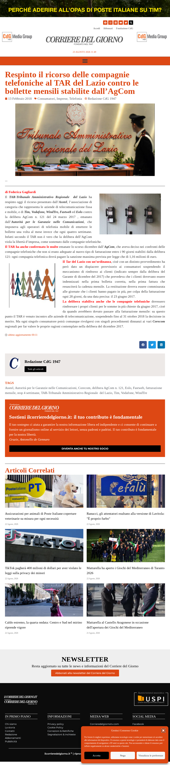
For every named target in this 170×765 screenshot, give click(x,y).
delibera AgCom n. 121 (107, 388)
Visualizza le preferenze (150, 755)
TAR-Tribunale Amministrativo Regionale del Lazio (76, 393)
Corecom (84, 388)
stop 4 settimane (28, 393)
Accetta (96, 755)
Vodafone (127, 393)
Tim (116, 393)
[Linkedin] (115, 22)
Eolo (128, 388)
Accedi (96, 28)
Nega (123, 755)
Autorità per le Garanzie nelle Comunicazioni (46, 388)
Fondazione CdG (124, 28)
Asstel (9, 388)
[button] (163, 730)
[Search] (131, 22)
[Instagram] (110, 22)
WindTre (141, 393)
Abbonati (108, 28)
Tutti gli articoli (35, 369)
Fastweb (138, 388)
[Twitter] (126, 22)
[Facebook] (105, 22)
